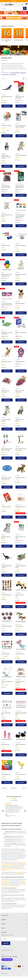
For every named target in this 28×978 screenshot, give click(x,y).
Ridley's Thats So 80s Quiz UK (20, 333)
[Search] (25, 8)
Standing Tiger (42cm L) (20, 477)
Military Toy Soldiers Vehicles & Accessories (6, 186)
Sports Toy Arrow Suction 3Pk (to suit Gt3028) (6, 449)
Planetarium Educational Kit (20, 246)
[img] (14, 799)
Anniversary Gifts (4, 880)
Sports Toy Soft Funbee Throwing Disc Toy (6, 478)
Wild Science (18, 534)
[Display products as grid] (23, 78)
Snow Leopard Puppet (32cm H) (5, 420)
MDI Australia (18, 504)
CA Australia (18, 624)
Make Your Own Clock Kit (6, 125)
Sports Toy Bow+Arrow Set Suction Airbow (20, 449)
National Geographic (19, 184)
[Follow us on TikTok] (16, 957)
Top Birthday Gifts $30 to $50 (13, 865)
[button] (3, 811)
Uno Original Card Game (6, 506)
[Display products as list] (26, 78)
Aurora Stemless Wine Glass (5, 713)
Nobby (2, 272)
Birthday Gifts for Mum (15, 862)
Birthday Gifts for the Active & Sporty (9, 868)
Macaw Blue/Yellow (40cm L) (6, 97)
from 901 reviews (14, 800)
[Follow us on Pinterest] (11, 957)
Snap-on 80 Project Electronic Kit (5, 391)
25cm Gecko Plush (19, 626)
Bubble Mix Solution (5, 744)
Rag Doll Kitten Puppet (20, 303)
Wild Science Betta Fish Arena (20, 537)
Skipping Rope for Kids (20, 361)
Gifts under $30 (22, 72)
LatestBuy (3, 94)
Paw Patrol (17, 213)
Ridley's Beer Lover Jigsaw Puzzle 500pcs (6, 333)
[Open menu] (2, 4)
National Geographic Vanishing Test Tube (19, 186)
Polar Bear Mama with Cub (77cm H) (20, 275)
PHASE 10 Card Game (5, 245)
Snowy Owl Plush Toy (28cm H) (19, 420)
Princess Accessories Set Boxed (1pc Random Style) (6, 304)
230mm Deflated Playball (6, 626)
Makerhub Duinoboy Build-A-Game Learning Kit (20, 126)
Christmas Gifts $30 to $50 (14, 885)
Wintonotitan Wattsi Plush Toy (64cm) (6, 566)
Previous (5, 788)
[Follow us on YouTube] (13, 957)
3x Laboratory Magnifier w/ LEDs (7, 682)
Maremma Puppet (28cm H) (21, 155)
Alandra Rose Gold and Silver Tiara (20, 682)
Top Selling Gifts (13, 74)
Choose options (7, 606)
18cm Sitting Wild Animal (6, 594)
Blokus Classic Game (5, 774)
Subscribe (6, 943)
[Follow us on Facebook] (2, 957)
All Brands (3, 184)
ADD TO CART (7, 106)
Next (24, 788)
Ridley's (3, 330)
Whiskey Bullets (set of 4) (20, 506)
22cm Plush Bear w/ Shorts (19, 595)
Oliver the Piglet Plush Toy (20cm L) (6, 215)
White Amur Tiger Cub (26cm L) (5, 537)
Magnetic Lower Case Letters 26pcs (19, 97)
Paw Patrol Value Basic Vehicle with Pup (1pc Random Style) (20, 216)
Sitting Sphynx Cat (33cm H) (6, 362)
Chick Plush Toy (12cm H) (20, 774)
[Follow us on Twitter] (5, 957)
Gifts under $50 (4, 74)
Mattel (2, 243)
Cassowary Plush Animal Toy (20, 745)
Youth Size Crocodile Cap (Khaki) (20, 566)
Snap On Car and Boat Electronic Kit (19, 391)
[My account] (22, 4)
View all (25, 26)
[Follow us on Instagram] (8, 957)
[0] (25, 4)
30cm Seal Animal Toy (19, 653)
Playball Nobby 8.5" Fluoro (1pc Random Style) (6, 275)
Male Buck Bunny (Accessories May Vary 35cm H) (5, 157)
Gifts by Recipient (15, 72)
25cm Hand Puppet (5, 653)
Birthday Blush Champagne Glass (20, 713)
